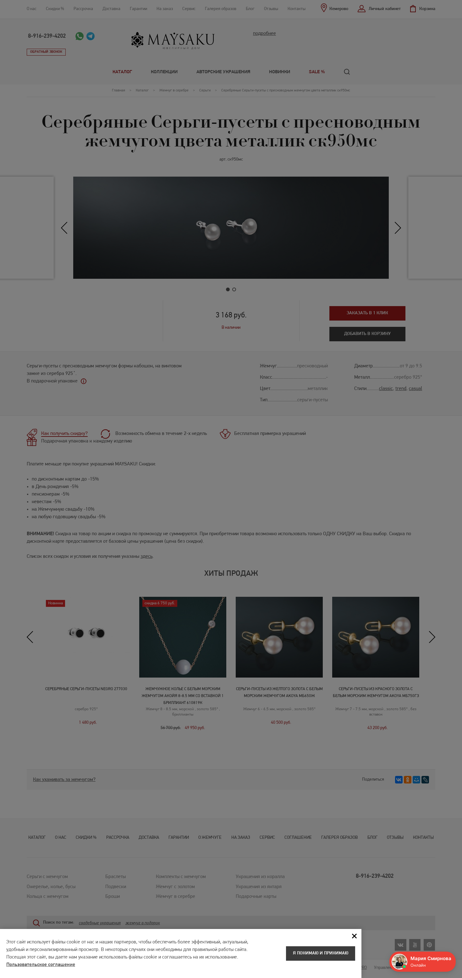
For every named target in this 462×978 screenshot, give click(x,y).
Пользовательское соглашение (40, 964)
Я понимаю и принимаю (320, 953)
